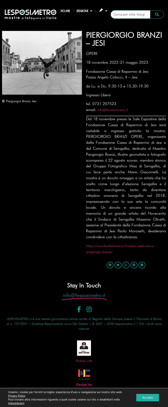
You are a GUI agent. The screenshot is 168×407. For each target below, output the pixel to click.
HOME (65, 11)
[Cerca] (157, 14)
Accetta (147, 397)
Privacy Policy (16, 395)
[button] (110, 265)
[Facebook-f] (79, 309)
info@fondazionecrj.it (112, 110)
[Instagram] (89, 309)
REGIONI (82, 11)
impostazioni (16, 403)
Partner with (84, 361)
